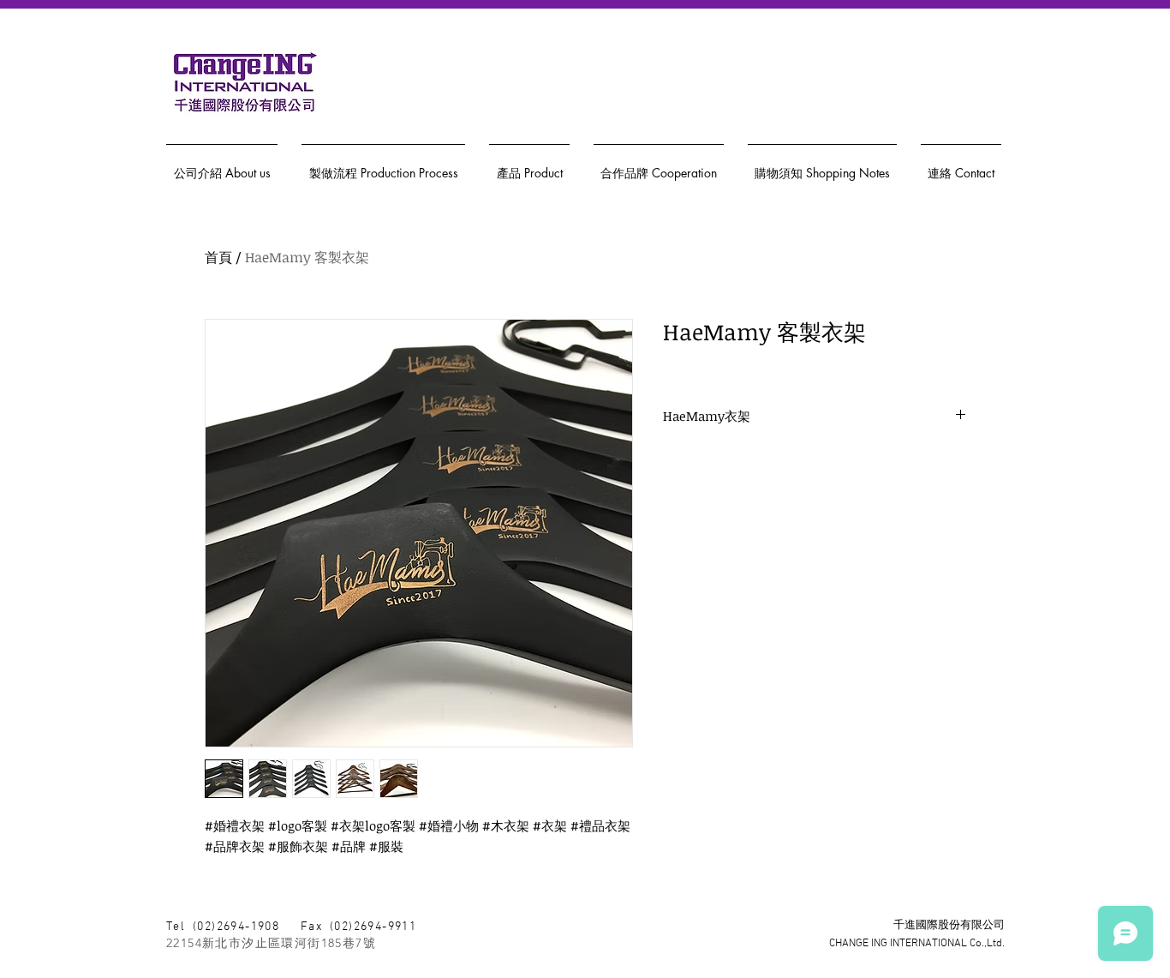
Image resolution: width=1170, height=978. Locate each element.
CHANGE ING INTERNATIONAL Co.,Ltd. (917, 944)
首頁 (218, 257)
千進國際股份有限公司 (949, 926)
